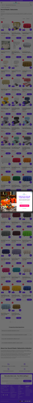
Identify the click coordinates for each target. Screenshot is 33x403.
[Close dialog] (31, 192)
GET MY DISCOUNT (24, 205)
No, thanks (24, 208)
